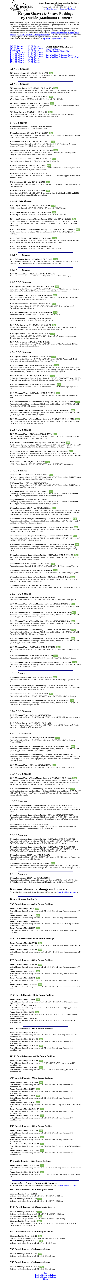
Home (45, 1279)
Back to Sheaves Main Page (45, 1277)
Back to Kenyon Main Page (45, 1275)
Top (45, 1273)
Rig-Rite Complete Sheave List (54, 39)
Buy (51, 73)
